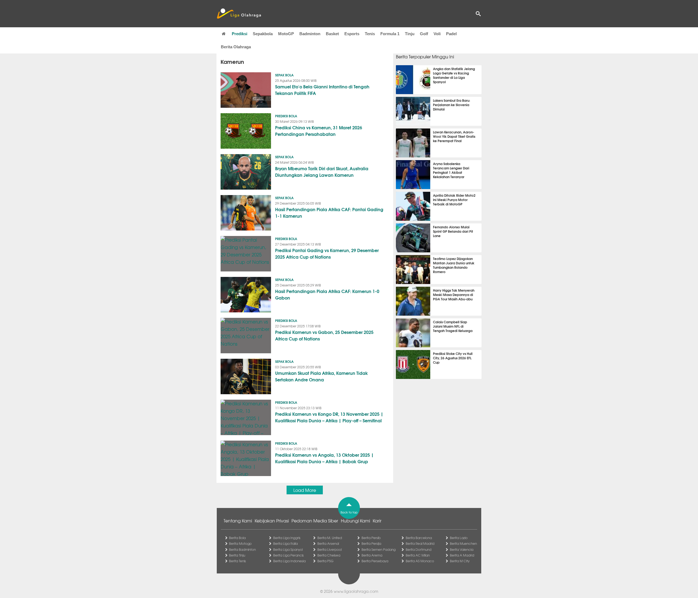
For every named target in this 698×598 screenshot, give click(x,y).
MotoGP (286, 33)
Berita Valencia (461, 549)
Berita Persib (371, 537)
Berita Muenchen (463, 543)
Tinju (409, 33)
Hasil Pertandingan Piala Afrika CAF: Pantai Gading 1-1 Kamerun (329, 212)
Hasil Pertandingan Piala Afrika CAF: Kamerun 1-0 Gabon (327, 294)
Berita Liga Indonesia (289, 560)
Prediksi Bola (286, 115)
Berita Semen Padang (379, 549)
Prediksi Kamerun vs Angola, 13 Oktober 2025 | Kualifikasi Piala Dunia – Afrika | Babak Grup (324, 458)
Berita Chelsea (328, 555)
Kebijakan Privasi (272, 520)
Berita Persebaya (375, 560)
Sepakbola (263, 33)
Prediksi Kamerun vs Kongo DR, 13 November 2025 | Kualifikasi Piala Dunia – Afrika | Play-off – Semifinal (329, 417)
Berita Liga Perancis (288, 555)
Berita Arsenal (328, 543)
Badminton (309, 33)
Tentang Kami (238, 520)
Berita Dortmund (418, 549)
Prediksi (239, 33)
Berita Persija (371, 543)
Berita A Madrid (462, 555)
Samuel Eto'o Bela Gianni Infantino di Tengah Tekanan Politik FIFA (322, 89)
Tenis (370, 33)
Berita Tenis (237, 560)
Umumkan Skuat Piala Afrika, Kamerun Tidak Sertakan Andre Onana (321, 376)
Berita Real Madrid (420, 543)
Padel (451, 33)
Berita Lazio (459, 537)
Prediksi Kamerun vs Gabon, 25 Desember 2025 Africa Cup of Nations (324, 335)
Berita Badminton (242, 549)
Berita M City (460, 560)
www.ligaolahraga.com (356, 591)
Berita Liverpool (329, 549)
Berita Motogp (240, 543)
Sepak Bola (284, 74)
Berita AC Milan (418, 555)
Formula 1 (389, 33)
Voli (437, 33)
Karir (377, 520)
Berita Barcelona (419, 537)
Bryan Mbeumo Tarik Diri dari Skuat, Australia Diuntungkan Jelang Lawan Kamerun (321, 171)
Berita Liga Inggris (286, 537)
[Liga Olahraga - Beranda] (238, 13)
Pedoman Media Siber (314, 520)
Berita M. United (329, 537)
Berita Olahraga (236, 46)
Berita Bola (237, 537)
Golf (424, 33)
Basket (332, 33)
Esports (351, 33)
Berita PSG (325, 560)
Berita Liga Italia (285, 543)
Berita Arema (372, 555)
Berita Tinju (237, 555)
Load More (304, 490)
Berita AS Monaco (420, 560)
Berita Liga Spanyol (288, 549)
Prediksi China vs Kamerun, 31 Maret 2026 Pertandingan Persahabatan (318, 130)
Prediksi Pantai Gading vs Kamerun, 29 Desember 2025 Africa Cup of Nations (327, 253)
